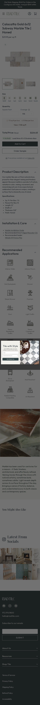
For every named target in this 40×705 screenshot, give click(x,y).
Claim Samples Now (10, 359)
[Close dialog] (38, 342)
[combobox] (10, 355)
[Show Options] (17, 355)
